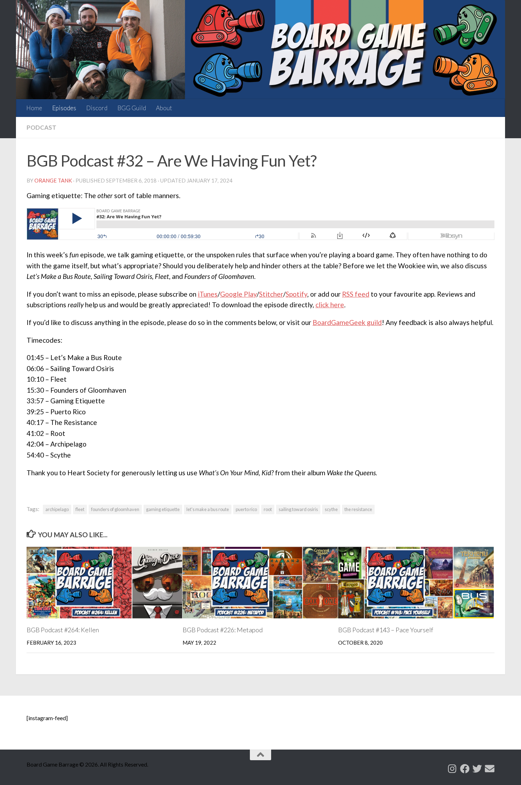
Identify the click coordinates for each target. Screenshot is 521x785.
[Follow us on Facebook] (465, 768)
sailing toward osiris (298, 509)
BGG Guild (131, 108)
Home (34, 108)
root (268, 509)
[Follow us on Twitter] (477, 768)
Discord (96, 108)
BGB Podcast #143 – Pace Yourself (385, 630)
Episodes (64, 108)
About (164, 108)
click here (329, 305)
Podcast (41, 127)
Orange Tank (53, 180)
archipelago (57, 509)
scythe (331, 509)
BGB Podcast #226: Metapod (223, 630)
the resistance (358, 509)
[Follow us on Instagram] (452, 768)
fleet (79, 509)
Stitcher (271, 294)
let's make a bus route (207, 509)
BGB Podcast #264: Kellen (63, 630)
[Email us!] (489, 768)
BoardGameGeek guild (347, 322)
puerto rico (246, 509)
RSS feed (355, 294)
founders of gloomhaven (115, 509)
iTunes (208, 294)
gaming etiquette (163, 509)
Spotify (296, 294)
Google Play (238, 294)
